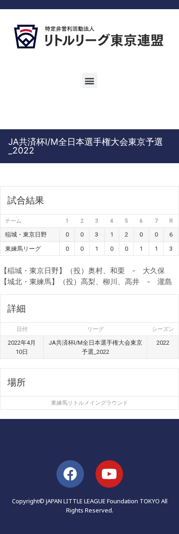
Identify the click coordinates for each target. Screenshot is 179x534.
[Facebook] (70, 474)
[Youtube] (109, 474)
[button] (89, 80)
